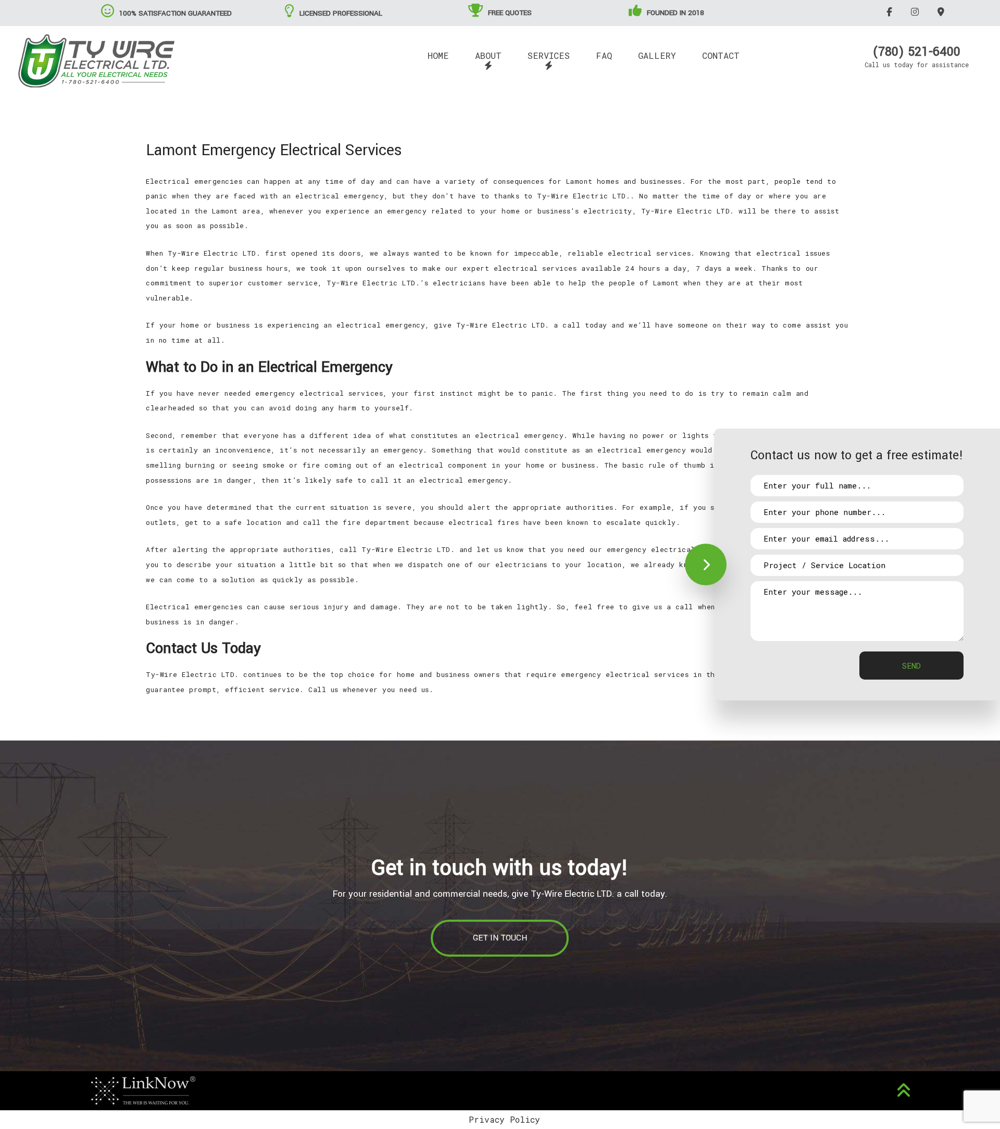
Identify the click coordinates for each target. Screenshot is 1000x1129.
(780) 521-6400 (916, 52)
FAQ (604, 55)
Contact (721, 55)
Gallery (657, 55)
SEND (911, 665)
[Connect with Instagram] (916, 11)
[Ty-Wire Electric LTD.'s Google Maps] (942, 11)
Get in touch (500, 938)
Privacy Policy (504, 1119)
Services (549, 55)
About (488, 55)
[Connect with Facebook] (891, 11)
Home (438, 55)
